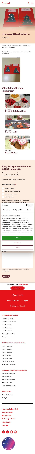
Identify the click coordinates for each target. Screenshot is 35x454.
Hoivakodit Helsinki (7, 318)
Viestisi (4, 251)
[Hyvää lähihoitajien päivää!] (17, 101)
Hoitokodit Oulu (6, 355)
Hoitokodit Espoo (7, 349)
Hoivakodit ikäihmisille (10, 315)
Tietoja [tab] (29, 210)
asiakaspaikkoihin (9, 188)
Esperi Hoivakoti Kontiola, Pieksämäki (19, 45)
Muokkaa (16, 242)
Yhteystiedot (6, 416)
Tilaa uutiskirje (7, 412)
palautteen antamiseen (11, 194)
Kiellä (17, 247)
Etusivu (4, 45)
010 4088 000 (23, 284)
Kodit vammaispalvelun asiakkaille (14, 370)
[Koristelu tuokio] (17, 122)
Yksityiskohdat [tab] (17, 210)
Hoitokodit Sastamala (8, 379)
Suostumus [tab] (6, 210)
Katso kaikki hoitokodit (8, 364)
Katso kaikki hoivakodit (8, 334)
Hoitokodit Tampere (8, 361)
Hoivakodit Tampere (8, 328)
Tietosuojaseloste (8, 419)
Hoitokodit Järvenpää (8, 373)
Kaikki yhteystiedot (17, 306)
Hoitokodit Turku (7, 358)
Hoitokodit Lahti (6, 376)
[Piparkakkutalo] (17, 142)
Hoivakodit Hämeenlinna (9, 321)
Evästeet (5, 425)
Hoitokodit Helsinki (7, 346)
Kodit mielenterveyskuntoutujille (13, 343)
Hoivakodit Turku (7, 331)
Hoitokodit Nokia (7, 352)
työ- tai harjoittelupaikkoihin (12, 191)
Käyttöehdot (6, 422)
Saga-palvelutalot (7, 337)
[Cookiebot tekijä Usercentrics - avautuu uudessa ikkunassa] (26, 205)
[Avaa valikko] (32, 3)
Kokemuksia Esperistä (10, 409)
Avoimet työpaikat (7, 395)
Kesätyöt (4, 398)
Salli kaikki (17, 237)
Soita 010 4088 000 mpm (17, 301)
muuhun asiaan (9, 197)
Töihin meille (6, 391)
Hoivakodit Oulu (6, 325)
